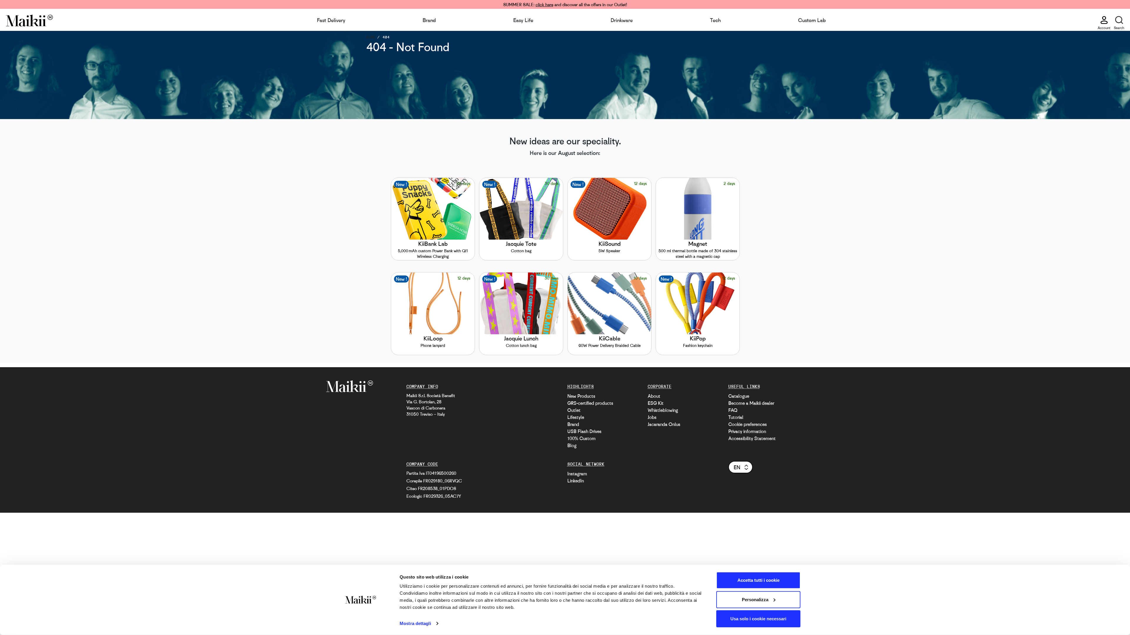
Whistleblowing (663, 410)
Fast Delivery (331, 20)
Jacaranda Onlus (664, 424)
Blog (571, 445)
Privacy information (747, 431)
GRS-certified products (590, 403)
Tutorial (735, 417)
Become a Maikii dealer (751, 403)
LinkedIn (575, 481)
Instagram (577, 474)
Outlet (574, 410)
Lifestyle (575, 417)
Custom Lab (812, 20)
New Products (581, 396)
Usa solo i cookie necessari (758, 618)
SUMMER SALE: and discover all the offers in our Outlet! (565, 4)
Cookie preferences (747, 424)
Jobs (652, 417)
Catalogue (738, 396)
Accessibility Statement (752, 438)
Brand (429, 20)
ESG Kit (656, 403)
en (737, 467)
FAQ (732, 410)
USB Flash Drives (584, 431)
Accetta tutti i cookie (758, 580)
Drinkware (622, 20)
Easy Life (523, 20)
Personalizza (755, 599)
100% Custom (581, 438)
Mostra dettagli (415, 623)
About (654, 396)
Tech (715, 20)
